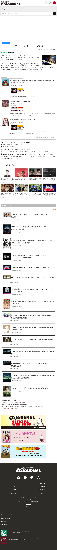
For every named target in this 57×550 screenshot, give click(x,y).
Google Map (28, 504)
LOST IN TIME (18, 67)
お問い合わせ (4, 524)
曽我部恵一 (6, 67)
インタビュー (15, 493)
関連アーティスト (11, 77)
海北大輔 (12, 67)
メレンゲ (32, 67)
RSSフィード (4, 521)
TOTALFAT (4, 65)
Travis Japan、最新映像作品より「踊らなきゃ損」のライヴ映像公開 (30, 267)
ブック (15, 486)
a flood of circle (45, 67)
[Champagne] (17, 65)
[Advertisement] (28, 28)
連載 (15, 490)
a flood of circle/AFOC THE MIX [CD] (20, 101)
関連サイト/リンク (18, 77)
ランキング (42, 490)
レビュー (42, 493)
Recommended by (49, 199)
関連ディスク (4, 77)
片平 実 (23, 63)
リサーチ (42, 486)
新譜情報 (42, 483)
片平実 (40, 50)
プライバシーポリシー (6, 518)
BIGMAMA (10, 65)
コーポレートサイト (28, 506)
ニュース (14, 483)
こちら (19, 402)
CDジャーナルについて (6, 514)
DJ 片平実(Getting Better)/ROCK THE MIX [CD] (22, 119)
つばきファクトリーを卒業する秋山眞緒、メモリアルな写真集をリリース (31, 388)
